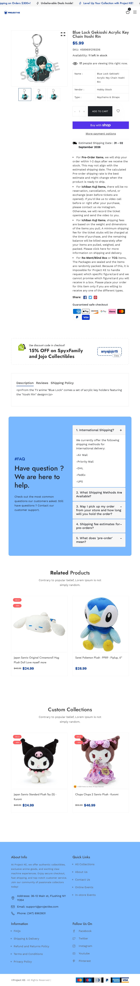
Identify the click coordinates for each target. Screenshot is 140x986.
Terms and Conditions (28, 954)
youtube (84, 953)
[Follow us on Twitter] (90, 297)
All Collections (84, 864)
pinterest (85, 961)
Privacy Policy (23, 961)
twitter (83, 938)
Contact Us (82, 879)
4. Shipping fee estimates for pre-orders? (98, 526)
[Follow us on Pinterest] (95, 297)
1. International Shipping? (95, 430)
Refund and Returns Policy (31, 946)
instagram (85, 946)
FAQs (17, 931)
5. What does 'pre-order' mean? (94, 540)
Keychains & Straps (108, 97)
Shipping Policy (62, 383)
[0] (128, 12)
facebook (85, 931)
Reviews (42, 383)
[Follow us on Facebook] (85, 297)
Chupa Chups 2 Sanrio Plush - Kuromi (96, 794)
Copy (116, 355)
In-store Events (85, 895)
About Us (81, 872)
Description (25, 383)
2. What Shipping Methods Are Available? (99, 494)
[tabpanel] (25, 94)
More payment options (101, 133)
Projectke (57, 980)
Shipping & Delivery (26, 938)
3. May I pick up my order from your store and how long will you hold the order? (98, 510)
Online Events (84, 887)
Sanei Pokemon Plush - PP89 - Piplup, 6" (98, 658)
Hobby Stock (104, 89)
